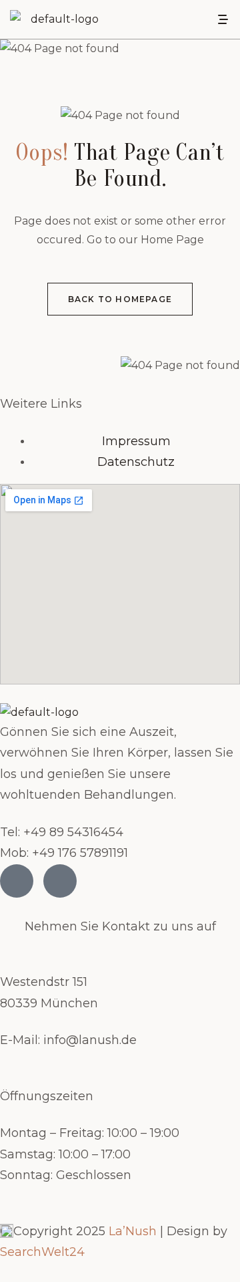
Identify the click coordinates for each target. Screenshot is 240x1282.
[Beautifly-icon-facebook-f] (16, 881)
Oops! (42, 152)
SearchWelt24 (42, 1252)
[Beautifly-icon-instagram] (60, 881)
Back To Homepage (120, 299)
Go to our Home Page (145, 239)
